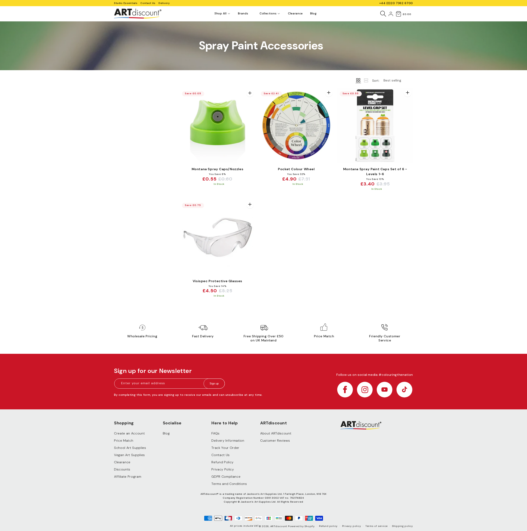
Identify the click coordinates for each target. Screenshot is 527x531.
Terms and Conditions (229, 484)
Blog (166, 433)
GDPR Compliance (225, 477)
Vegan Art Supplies (129, 455)
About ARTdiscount (275, 433)
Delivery (164, 3)
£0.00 (407, 14)
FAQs (215, 433)
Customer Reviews (275, 441)
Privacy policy (351, 526)
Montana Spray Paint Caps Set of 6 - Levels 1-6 (375, 171)
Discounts (122, 469)
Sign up (214, 383)
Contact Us (147, 3)
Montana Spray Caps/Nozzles (218, 169)
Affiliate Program (127, 477)
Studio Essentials (125, 3)
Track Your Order (225, 448)
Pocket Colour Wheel (296, 169)
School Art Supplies (130, 448)
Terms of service (376, 526)
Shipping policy (402, 526)
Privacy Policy (222, 469)
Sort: (375, 81)
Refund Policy (222, 462)
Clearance (122, 462)
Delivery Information (227, 441)
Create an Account (129, 433)
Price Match (123, 441)
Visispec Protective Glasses (217, 281)
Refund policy (328, 526)
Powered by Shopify (301, 526)
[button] (220, 13)
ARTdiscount (279, 526)
